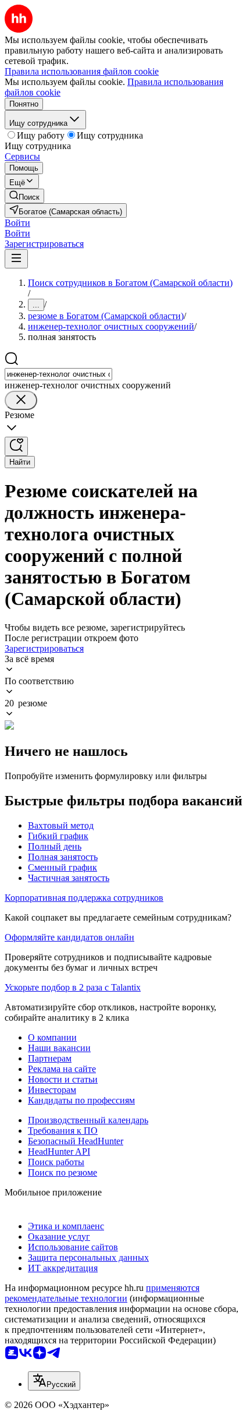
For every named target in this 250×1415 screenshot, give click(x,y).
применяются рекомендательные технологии (102, 1293)
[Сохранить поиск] (16, 446)
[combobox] (58, 374)
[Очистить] (21, 400)
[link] (24, 196)
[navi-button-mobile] (16, 258)
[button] (17, 223)
